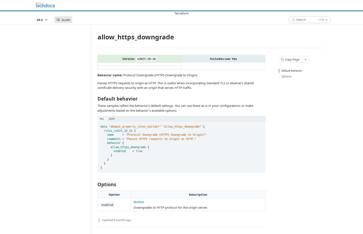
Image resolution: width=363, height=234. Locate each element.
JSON (112, 118)
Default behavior (291, 70)
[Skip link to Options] (94, 185)
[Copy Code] (260, 125)
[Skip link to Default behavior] (94, 99)
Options (286, 76)
